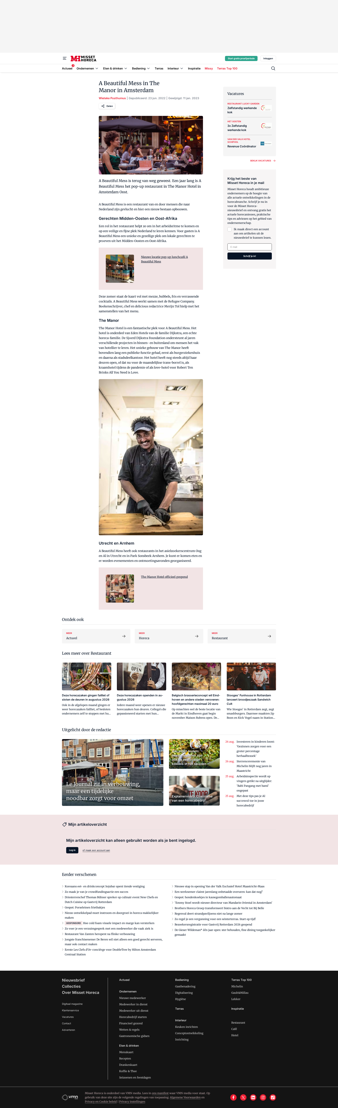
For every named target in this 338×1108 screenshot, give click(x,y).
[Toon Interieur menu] (182, 68)
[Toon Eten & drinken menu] (126, 68)
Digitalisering (184, 992)
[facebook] (233, 1097)
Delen (110, 106)
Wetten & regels (129, 1029)
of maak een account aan (96, 850)
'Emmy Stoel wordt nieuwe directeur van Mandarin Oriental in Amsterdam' (223, 902)
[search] (273, 68)
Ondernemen (128, 991)
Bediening (182, 980)
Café (234, 1029)
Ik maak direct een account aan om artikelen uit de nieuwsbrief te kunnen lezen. (252, 233)
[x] (243, 1097)
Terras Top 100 (241, 980)
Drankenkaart (128, 1065)
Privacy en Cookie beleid (101, 1101)
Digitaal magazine (72, 1003)
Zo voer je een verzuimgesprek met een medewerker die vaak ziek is (109, 928)
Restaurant (238, 1022)
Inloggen (268, 58)
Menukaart (126, 1052)
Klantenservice (70, 1010)
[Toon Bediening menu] (148, 68)
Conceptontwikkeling (189, 1033)
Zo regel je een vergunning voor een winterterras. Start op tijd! (215, 919)
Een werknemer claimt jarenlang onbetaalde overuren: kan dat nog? (218, 891)
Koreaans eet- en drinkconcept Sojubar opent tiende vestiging (105, 886)
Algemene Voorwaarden (185, 1097)
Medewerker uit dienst (133, 1010)
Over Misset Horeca (80, 992)
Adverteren (68, 1029)
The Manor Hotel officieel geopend (164, 577)
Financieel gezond (131, 1023)
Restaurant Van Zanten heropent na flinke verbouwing (100, 934)
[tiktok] (273, 1097)
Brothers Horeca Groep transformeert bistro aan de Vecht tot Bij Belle (219, 908)
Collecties (71, 986)
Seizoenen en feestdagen (135, 1077)
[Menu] (65, 58)
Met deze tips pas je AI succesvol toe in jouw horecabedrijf (251, 800)
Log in (72, 850)
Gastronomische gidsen (134, 1036)
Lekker (235, 999)
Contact (66, 1023)
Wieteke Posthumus (112, 98)
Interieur (180, 1020)
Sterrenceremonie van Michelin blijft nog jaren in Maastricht (254, 766)
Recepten (125, 1058)
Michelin (237, 986)
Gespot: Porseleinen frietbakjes (85, 907)
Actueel (124, 980)
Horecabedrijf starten (133, 1017)
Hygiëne (180, 999)
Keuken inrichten (186, 1027)
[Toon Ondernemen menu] (97, 68)
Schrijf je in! (249, 256)
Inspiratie (237, 1008)
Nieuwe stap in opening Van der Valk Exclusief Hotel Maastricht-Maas (219, 886)
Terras (179, 1008)
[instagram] (263, 1097)
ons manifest (160, 1093)
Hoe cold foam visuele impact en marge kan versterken (118, 923)
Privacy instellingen (132, 1101)
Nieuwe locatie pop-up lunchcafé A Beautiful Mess (164, 259)
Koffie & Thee (128, 1071)
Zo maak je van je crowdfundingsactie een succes (96, 891)
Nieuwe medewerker (132, 998)
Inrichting (182, 1039)
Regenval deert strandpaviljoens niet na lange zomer (208, 913)
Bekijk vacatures (260, 160)
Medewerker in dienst (133, 1004)
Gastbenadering (185, 986)
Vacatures (68, 1016)
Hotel (234, 1035)
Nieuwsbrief (73, 980)
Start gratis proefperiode (241, 58)
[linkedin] (253, 1097)
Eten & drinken (129, 1045)
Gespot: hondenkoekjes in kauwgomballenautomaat (208, 897)
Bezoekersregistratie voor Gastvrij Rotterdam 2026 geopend (213, 924)
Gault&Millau (239, 992)
